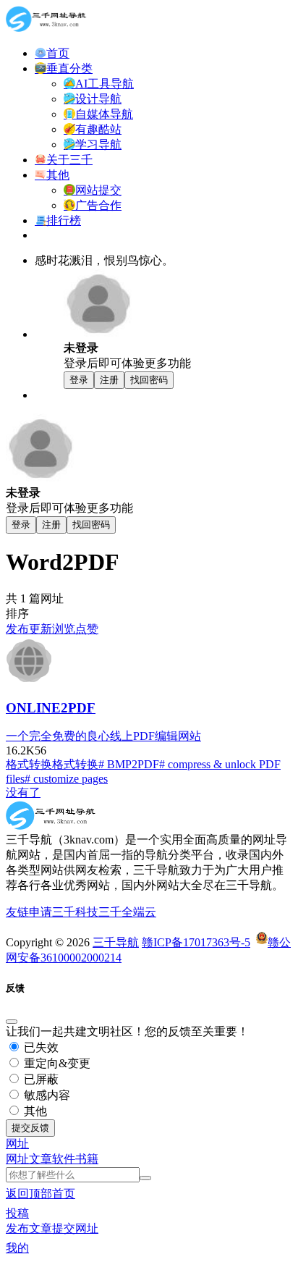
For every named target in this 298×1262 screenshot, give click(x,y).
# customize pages (66, 779)
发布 (17, 629)
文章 (40, 1159)
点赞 (86, 629)
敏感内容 (45, 1095)
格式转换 (29, 764)
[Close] (11, 1021)
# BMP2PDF (128, 764)
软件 (63, 1159)
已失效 (40, 1047)
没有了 (23, 792)
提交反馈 (30, 1127)
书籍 (86, 1159)
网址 (17, 1159)
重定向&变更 (55, 1063)
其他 (34, 1111)
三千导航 (116, 942)
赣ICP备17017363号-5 (196, 942)
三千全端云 (127, 912)
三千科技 (75, 912)
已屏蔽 (40, 1079)
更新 (40, 629)
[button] (17, 1143)
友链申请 (29, 912)
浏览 (63, 629)
